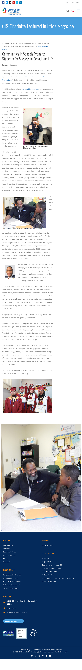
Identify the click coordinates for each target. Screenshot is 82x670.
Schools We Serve (9, 552)
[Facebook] (3, 2)
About (6, 540)
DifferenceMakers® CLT (11, 585)
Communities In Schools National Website (47, 650)
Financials (6, 562)
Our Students (8, 545)
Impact (46, 540)
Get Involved (49, 553)
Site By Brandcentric (62, 652)
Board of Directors (9, 555)
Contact (8, 596)
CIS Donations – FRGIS (50, 572)
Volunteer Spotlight (49, 581)
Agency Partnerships (10, 588)
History (5, 558)
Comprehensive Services (12, 575)
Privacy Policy (25, 650)
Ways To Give (46, 562)
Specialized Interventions (12, 581)
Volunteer (45, 558)
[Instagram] (10, 2)
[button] (67, 11)
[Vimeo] (17, 2)
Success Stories (47, 545)
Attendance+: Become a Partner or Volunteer (58, 578)
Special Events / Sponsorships (52, 565)
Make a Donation (48, 575)
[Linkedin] (20, 2)
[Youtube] (13, 2)
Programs (9, 570)
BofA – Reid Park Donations (51, 568)
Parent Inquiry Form (10, 578)
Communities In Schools (30, 89)
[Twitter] (7, 2)
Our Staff (6, 549)
